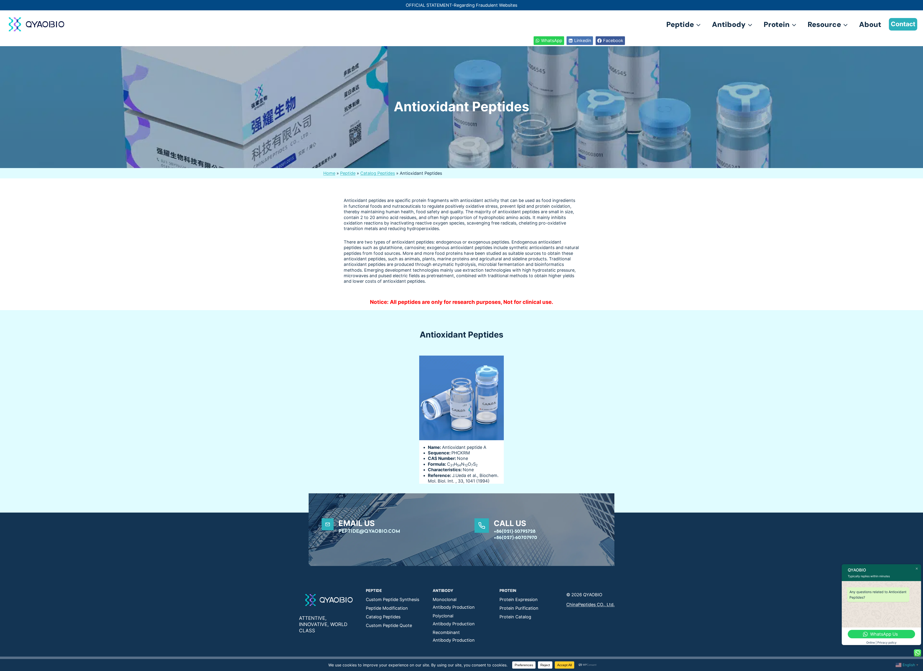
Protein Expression (518, 599)
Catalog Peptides (377, 173)
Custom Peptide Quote (389, 625)
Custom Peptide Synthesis (392, 599)
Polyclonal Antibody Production (454, 619)
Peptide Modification (387, 608)
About (870, 24)
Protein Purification (518, 608)
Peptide (347, 173)
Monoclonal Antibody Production (454, 603)
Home (329, 173)
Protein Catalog (515, 616)
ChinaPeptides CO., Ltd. (590, 604)
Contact (903, 24)
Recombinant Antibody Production (454, 636)
